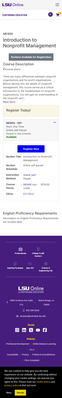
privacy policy (11, 385)
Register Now (31, 148)
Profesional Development (17, 343)
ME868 (27, 184)
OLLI (32, 349)
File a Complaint (32, 360)
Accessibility (12, 354)
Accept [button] (20, 392)
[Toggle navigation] (58, 4)
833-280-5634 (32, 310)
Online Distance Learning (44, 343)
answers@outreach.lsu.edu (33, 316)
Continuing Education (14, 15)
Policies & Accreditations (43, 354)
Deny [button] (9, 392)
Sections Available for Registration (31, 57)
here (19, 221)
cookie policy (43, 382)
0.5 (28, 193)
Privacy (25, 354)
